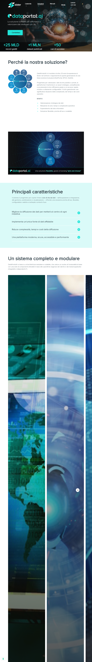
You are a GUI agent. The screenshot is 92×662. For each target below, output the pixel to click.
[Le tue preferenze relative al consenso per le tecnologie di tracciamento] (3, 659)
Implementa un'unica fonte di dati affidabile (32, 222)
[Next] (77, 490)
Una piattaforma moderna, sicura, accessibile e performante (40, 237)
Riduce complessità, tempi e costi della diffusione (35, 229)
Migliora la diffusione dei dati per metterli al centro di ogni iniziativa (39, 213)
